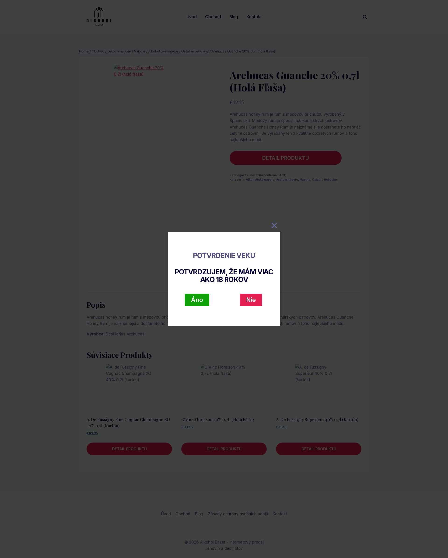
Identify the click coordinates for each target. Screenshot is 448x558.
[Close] (274, 225)
